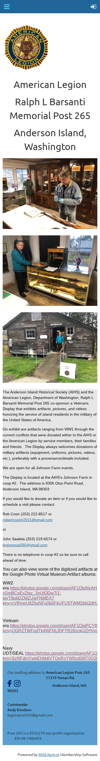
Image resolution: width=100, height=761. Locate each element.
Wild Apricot (48, 754)
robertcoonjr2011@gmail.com (28, 520)
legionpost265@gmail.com (25, 545)
